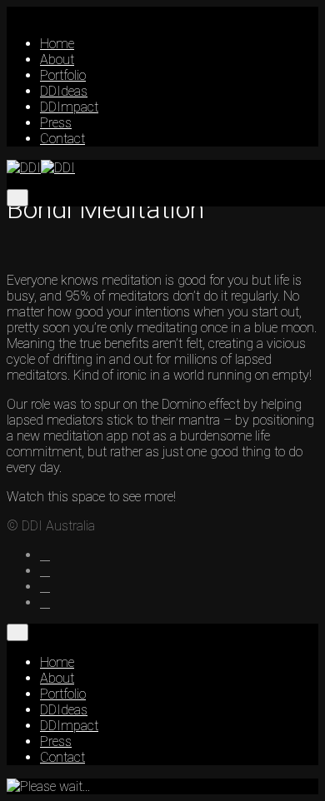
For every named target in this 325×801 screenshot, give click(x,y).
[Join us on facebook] (45, 555)
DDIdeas (64, 91)
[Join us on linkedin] (45, 587)
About (57, 59)
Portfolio (63, 75)
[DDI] (41, 168)
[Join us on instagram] (45, 571)
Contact (62, 139)
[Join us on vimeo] (45, 602)
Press (56, 123)
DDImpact (69, 107)
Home (57, 44)
